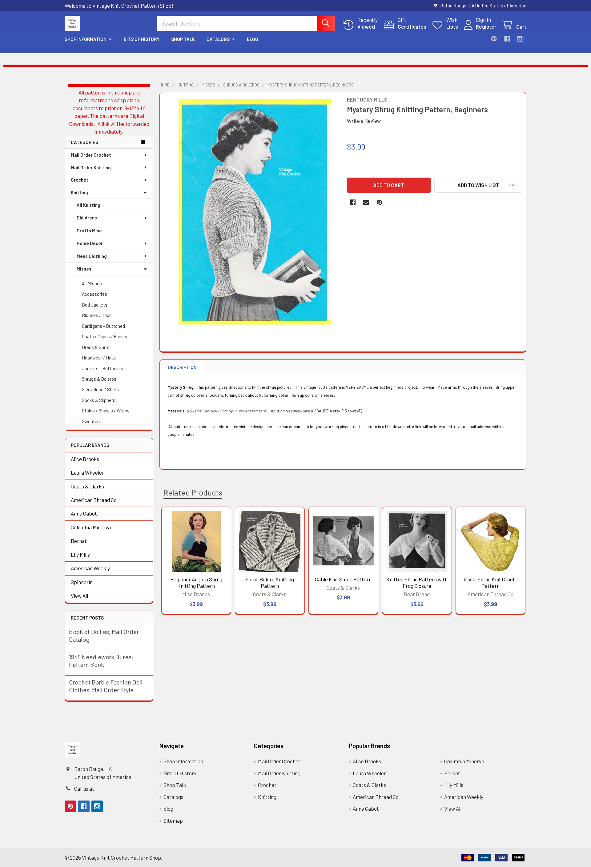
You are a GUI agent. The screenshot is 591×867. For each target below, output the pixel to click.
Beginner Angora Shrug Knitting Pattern (196, 582)
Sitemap (173, 820)
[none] (251, 211)
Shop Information (86, 39)
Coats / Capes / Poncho (105, 336)
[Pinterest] (494, 38)
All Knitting (88, 205)
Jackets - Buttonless (103, 368)
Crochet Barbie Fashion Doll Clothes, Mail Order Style (106, 685)
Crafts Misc (89, 230)
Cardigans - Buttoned (103, 326)
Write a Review (364, 121)
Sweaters (91, 421)
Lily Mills (80, 555)
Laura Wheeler (87, 472)
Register (486, 26)
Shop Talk (183, 39)
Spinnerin (82, 582)
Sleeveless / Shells (100, 389)
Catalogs (218, 39)
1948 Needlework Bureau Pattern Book (102, 660)
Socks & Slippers (98, 400)
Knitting (79, 192)
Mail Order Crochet (91, 155)
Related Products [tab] (192, 492)
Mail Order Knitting (91, 167)
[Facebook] (507, 38)
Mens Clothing (92, 256)
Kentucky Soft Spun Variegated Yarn (234, 410)
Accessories (94, 294)
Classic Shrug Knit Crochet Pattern (490, 582)
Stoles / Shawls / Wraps (106, 410)
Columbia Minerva (91, 527)
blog (252, 39)
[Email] (366, 202)
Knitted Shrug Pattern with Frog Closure (417, 582)
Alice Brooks (85, 459)
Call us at (84, 788)
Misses (84, 268)
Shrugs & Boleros (99, 379)
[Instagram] (520, 38)
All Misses (92, 283)
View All (79, 595)
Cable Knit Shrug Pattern (343, 579)
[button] (478, 185)
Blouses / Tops (97, 315)
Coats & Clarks (87, 486)
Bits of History (141, 39)
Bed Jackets (94, 304)
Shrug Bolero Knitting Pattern (269, 582)
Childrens (87, 217)
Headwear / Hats (99, 357)
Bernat (79, 541)
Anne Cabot (84, 513)
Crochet (79, 180)
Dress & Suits (96, 347)
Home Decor (90, 243)
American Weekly (90, 568)
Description (182, 367)
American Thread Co (94, 500)
